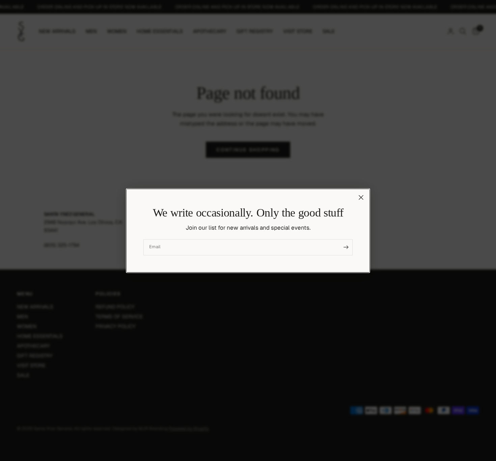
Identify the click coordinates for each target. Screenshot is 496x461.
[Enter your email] (346, 247)
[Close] (361, 197)
